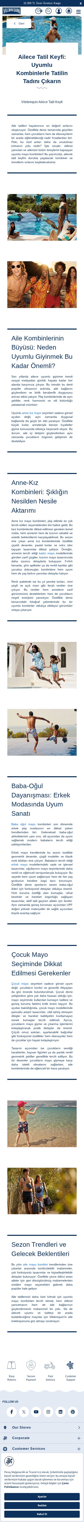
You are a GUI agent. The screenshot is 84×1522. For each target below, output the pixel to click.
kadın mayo (46, 553)
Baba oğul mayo (23, 824)
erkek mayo (19, 864)
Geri (21, 23)
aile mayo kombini (35, 1264)
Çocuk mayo (20, 983)
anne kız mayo (31, 413)
